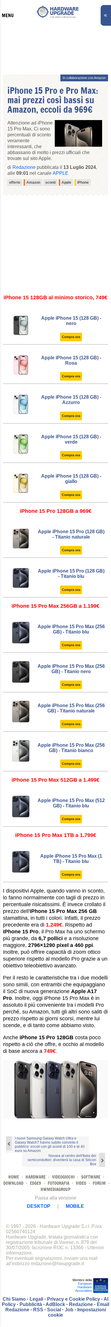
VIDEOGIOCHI (63, 1177)
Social (54, 1309)
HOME (13, 1177)
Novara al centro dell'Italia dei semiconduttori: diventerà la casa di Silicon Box (62, 1160)
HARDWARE (35, 1177)
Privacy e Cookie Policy (73, 1299)
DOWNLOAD (13, 1183)
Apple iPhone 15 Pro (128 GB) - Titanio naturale (71, 534)
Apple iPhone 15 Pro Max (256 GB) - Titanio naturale (71, 708)
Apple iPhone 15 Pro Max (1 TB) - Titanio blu (71, 859)
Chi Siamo (14, 1299)
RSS (38, 1309)
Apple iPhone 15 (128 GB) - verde (71, 439)
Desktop (38, 1206)
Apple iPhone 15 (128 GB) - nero (71, 321)
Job (69, 1309)
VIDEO (81, 1183)
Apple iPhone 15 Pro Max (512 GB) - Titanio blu (71, 803)
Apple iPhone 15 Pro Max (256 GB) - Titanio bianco (71, 748)
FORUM (99, 1183)
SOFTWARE (90, 1177)
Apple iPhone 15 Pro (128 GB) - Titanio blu (71, 573)
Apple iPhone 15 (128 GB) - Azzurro (71, 400)
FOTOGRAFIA (58, 1183)
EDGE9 (35, 1183)
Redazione (81, 1304)
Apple (60, 173)
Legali (36, 1299)
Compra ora (71, 337)
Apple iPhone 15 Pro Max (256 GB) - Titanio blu (71, 629)
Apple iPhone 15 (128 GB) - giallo (71, 478)
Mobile (75, 1206)
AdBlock (55, 1304)
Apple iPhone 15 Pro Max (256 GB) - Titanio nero (71, 669)
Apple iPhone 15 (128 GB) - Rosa (71, 360)
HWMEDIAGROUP (55, 1189)
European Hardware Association (83, 1287)
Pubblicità (31, 1304)
